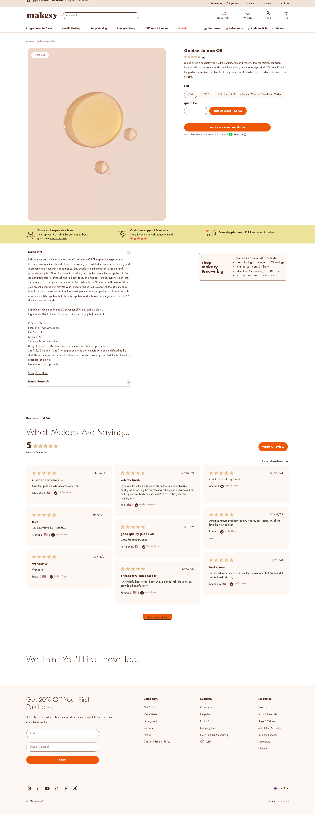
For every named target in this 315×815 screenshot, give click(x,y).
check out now (58, 238)
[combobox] (101, 15)
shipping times (208, 728)
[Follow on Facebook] (65, 788)
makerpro (263, 707)
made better (151, 714)
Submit (62, 759)
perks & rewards (267, 714)
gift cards (206, 741)
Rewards (266, 3)
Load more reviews (157, 617)
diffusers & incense (156, 28)
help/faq (205, 714)
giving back (150, 721)
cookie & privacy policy (157, 741)
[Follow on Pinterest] (38, 788)
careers (148, 728)
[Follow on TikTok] (56, 788)
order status (207, 721)
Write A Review (273, 447)
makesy (30, 41)
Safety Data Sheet (38, 373)
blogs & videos (266, 721)
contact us (145, 234)
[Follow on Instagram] (28, 788)
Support (250, 3)
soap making (99, 28)
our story (149, 707)
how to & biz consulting (214, 735)
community (264, 741)
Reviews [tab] (32, 418)
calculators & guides (269, 728)
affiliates (262, 748)
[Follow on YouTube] (47, 788)
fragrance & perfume (39, 28)
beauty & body (126, 28)
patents (147, 735)
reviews (272, 801)
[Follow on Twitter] (75, 788)
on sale (182, 28)
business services (267, 735)
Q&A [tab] (46, 418)
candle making (71, 28)
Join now (216, 3)
